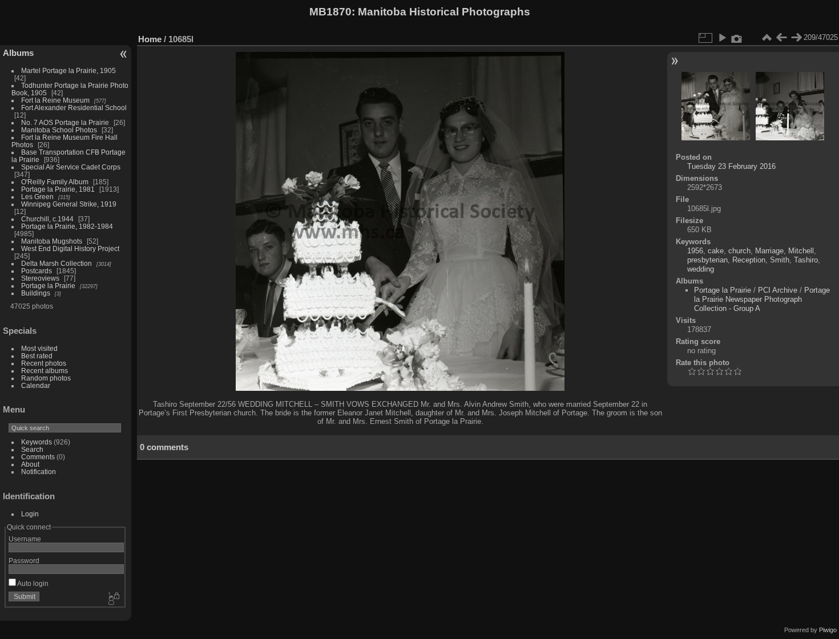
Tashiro (806, 260)
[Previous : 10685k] (781, 37)
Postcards (36, 270)
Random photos (46, 378)
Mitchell (801, 250)
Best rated (37, 355)
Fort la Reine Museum (55, 100)
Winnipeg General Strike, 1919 (68, 204)
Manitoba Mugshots (51, 241)
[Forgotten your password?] (113, 599)
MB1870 (330, 12)
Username (25, 539)
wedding (700, 269)
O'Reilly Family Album (54, 181)
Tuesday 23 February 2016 (731, 166)
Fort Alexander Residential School (74, 107)
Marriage (769, 250)
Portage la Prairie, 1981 (58, 189)
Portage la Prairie (48, 285)
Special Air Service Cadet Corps (70, 167)
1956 (695, 250)
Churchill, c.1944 (47, 219)
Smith (779, 260)
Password (24, 560)
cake (716, 250)
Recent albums (44, 370)
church (739, 250)
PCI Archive (777, 290)
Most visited (39, 348)
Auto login (32, 583)
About (30, 464)
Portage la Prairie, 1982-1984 (67, 226)
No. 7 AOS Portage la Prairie (65, 122)
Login (30, 513)
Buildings (35, 293)
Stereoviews (40, 278)
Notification (38, 471)
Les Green (37, 196)
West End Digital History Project (70, 248)
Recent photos (43, 363)
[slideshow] (722, 37)
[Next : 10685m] (796, 37)
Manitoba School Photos (59, 130)
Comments (38, 456)
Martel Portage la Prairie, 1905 (68, 70)
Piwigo (828, 629)
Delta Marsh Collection (56, 263)
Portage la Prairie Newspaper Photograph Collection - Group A (762, 299)
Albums (18, 53)
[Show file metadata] (736, 37)
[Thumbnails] (766, 37)
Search (32, 449)
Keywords (36, 442)
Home (150, 39)
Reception (748, 260)
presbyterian (707, 260)
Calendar (35, 385)
